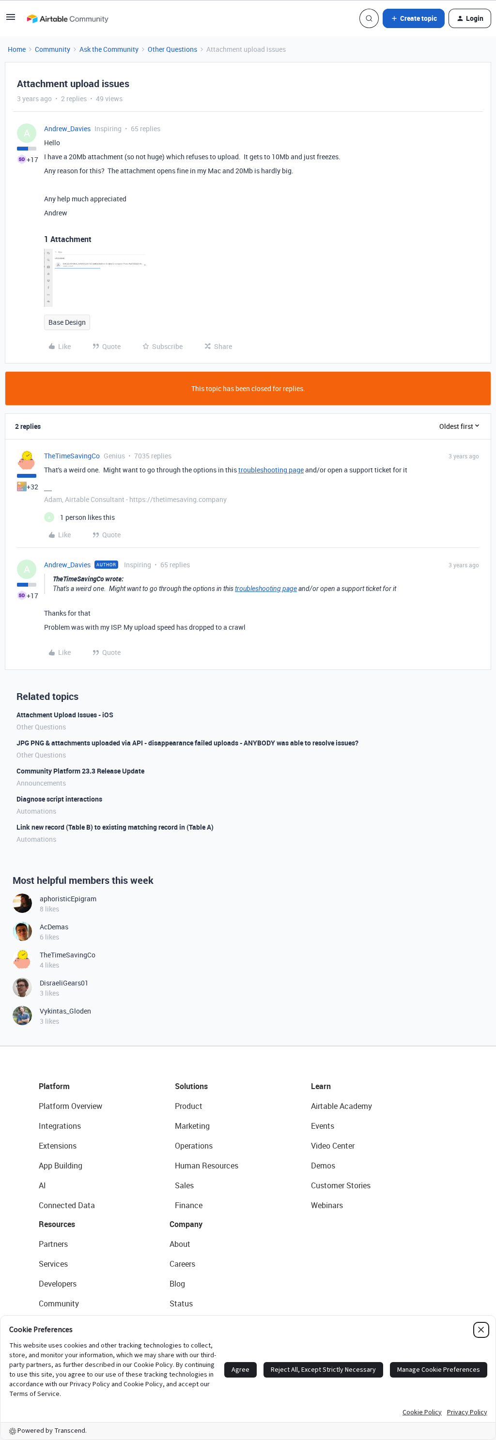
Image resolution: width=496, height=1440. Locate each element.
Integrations (60, 1126)
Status (181, 1303)
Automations (36, 811)
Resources (57, 1224)
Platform (54, 1086)
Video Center (333, 1145)
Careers (182, 1263)
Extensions (58, 1145)
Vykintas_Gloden (65, 1011)
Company (186, 1224)
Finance (188, 1205)
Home (17, 49)
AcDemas (54, 926)
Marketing (192, 1126)
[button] (10, 20)
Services (53, 1263)
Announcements (41, 783)
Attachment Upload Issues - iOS (64, 714)
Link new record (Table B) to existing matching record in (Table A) (115, 827)
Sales (184, 1185)
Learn (321, 1086)
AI (42, 1185)
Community (52, 49)
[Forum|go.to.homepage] (67, 18)
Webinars (327, 1205)
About (180, 1244)
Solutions (191, 1086)
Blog (177, 1283)
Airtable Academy (341, 1106)
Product (188, 1106)
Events (322, 1126)
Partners (53, 1244)
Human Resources (206, 1165)
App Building (60, 1165)
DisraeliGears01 (64, 982)
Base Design (67, 322)
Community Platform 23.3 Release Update (80, 770)
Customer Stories (341, 1185)
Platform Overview (70, 1106)
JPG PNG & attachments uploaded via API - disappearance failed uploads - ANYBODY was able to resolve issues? (187, 742)
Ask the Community (109, 49)
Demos (323, 1165)
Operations (194, 1145)
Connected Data (67, 1205)
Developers (58, 1283)
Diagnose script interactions (59, 798)
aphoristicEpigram (68, 898)
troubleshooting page (271, 469)
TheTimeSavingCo (72, 455)
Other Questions (172, 49)
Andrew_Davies (67, 128)
